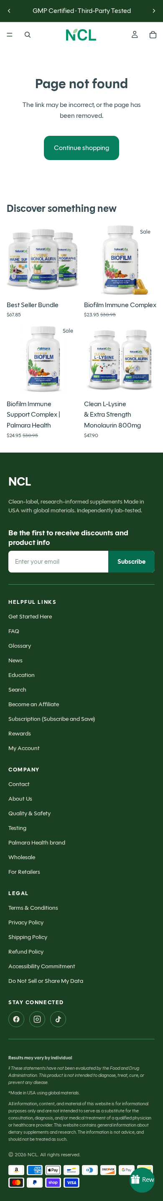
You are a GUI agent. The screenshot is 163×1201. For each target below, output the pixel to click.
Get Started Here (30, 616)
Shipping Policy (27, 937)
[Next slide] (154, 11)
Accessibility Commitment (41, 966)
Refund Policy (25, 951)
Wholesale (21, 857)
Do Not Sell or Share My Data (45, 981)
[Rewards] (142, 1180)
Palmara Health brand (36, 842)
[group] (43, 260)
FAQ (13, 631)
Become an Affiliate (33, 704)
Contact (19, 784)
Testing (17, 828)
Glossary (19, 645)
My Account (24, 748)
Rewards (19, 733)
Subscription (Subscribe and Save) (51, 719)
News (15, 660)
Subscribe (131, 561)
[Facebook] (16, 1019)
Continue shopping (81, 148)
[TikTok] (58, 1019)
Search (17, 689)
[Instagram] (37, 1019)
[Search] (27, 34)
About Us (20, 798)
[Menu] (9, 34)
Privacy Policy (25, 922)
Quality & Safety (29, 813)
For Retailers (24, 871)
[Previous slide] (9, 11)
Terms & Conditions (33, 907)
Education (21, 675)
